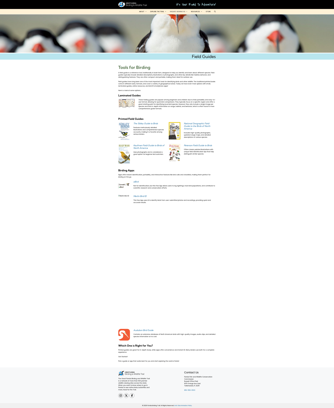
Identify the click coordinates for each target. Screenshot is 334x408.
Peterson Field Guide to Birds (198, 145)
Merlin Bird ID (140, 196)
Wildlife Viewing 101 (177, 11)
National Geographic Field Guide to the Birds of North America (197, 126)
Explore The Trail (157, 11)
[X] (126, 395)
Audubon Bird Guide (143, 330)
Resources (195, 11)
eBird (136, 181)
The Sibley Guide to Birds (145, 123)
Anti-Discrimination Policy (183, 406)
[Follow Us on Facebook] (132, 395)
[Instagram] (120, 395)
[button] (214, 11)
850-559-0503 (189, 390)
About (141, 11)
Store (208, 11)
